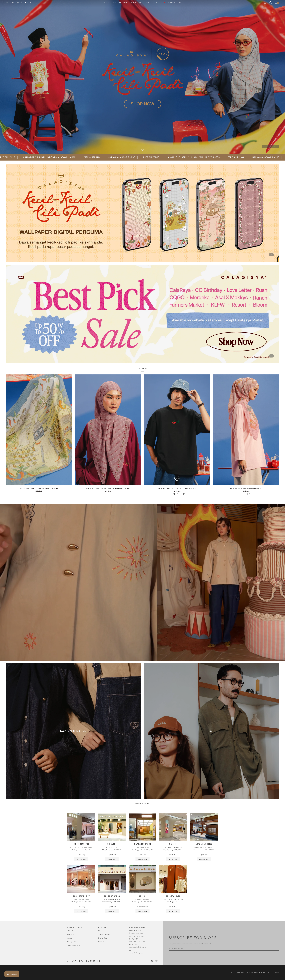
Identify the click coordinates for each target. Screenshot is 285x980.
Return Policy (102, 942)
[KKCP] (142, 77)
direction (81, 859)
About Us (70, 931)
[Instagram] (157, 961)
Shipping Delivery (104, 934)
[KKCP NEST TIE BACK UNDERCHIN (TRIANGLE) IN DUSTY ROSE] (108, 429)
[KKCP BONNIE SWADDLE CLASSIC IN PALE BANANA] (39, 429)
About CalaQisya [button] (75, 927)
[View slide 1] (142, 213)
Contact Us (70, 934)
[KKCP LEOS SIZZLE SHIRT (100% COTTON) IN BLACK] (177, 429)
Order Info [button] (103, 927)
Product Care (102, 938)
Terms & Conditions (73, 945)
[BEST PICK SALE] (142, 314)
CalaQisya (235, 973)
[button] (133, 2)
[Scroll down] (142, 150)
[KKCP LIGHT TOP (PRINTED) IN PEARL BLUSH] (246, 429)
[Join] (277, 948)
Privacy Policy (71, 942)
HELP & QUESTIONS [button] (137, 927)
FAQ (99, 931)
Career (69, 938)
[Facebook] (152, 961)
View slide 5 (274, 146)
